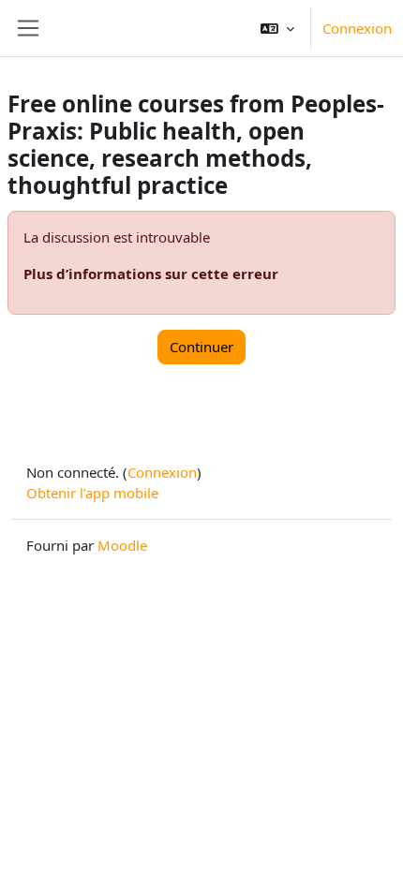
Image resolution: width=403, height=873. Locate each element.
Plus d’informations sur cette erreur (150, 273)
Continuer (201, 346)
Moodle (122, 545)
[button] (277, 28)
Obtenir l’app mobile (92, 492)
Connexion (357, 28)
